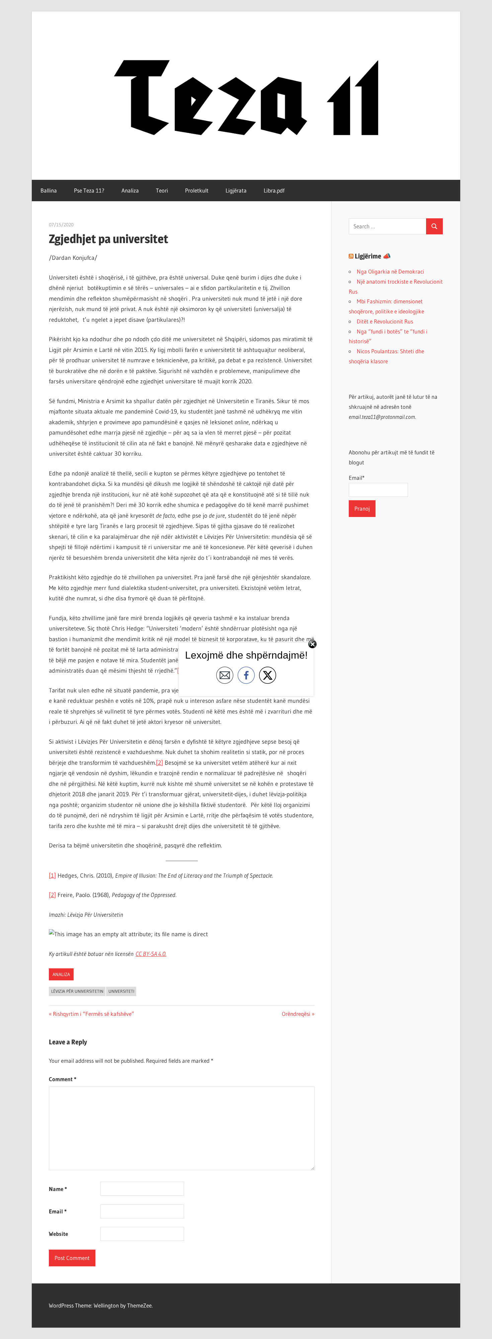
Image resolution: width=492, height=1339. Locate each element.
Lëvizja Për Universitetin (77, 991)
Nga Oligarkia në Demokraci (390, 271)
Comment (62, 1079)
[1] (52, 875)
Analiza (130, 190)
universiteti (121, 991)
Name (58, 1188)
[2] (159, 762)
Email (58, 1211)
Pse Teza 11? (89, 190)
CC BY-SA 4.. (151, 954)
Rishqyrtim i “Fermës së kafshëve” (93, 1013)
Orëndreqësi (296, 1013)
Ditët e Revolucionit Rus (385, 321)
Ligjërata (236, 190)
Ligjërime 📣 (373, 256)
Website (58, 1233)
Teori (162, 190)
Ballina (48, 190)
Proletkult (197, 190)
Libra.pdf (274, 190)
